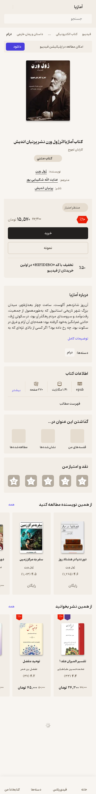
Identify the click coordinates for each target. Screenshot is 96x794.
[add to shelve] (77, 436)
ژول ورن (41, 171)
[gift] (48, 129)
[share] (36, 129)
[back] (89, 7)
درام (9, 34)
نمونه (48, 248)
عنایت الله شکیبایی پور (42, 179)
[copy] (12, 268)
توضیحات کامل (78, 338)
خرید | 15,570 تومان (48, 788)
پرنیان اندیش (44, 188)
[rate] (82, 481)
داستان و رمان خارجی (30, 34)
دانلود (17, 46)
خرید (48, 233)
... (49, 34)
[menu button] (7, 7)
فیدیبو (86, 34)
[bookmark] (60, 129)
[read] (19, 436)
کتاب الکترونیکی (66, 34)
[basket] (19, 7)
